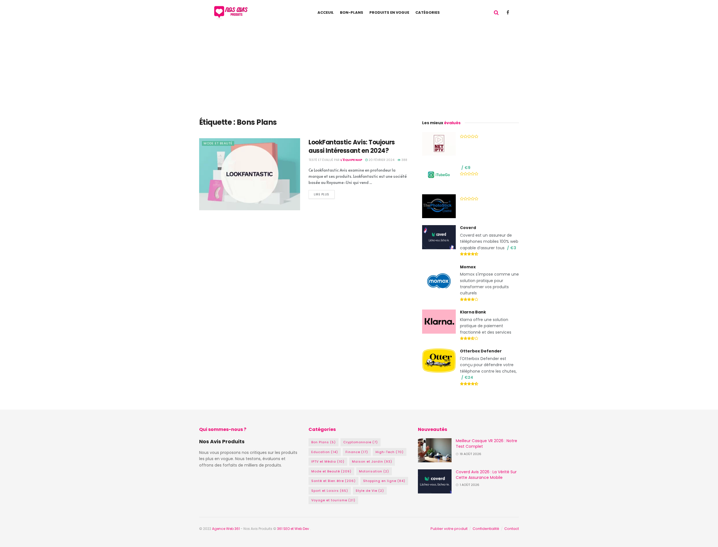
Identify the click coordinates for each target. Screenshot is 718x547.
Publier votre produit (449, 528)
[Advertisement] (359, 67)
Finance (357, 452)
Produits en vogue (389, 12)
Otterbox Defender (481, 351)
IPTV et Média (327, 461)
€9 (467, 167)
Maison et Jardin (372, 461)
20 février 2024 (381, 160)
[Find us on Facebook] (508, 12)
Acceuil (325, 12)
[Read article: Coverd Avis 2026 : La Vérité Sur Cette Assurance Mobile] (435, 481)
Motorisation (374, 471)
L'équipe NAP (351, 160)
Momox (468, 267)
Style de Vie (370, 490)
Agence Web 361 (226, 528)
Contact (511, 528)
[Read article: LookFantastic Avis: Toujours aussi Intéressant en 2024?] (249, 174)
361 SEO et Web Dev (293, 528)
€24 (468, 377)
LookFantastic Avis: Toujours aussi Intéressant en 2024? (352, 146)
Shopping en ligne (384, 481)
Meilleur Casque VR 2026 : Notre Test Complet (486, 443)
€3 (513, 248)
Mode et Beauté (218, 143)
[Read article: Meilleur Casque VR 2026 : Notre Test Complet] (435, 450)
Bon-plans (351, 12)
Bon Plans (323, 442)
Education (324, 452)
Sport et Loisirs (329, 490)
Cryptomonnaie (360, 442)
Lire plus (324, 193)
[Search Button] (496, 13)
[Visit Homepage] (232, 12)
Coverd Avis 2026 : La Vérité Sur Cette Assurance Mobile (486, 474)
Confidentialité (486, 528)
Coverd (468, 227)
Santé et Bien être (333, 481)
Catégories (427, 12)
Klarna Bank (473, 312)
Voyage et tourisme (333, 500)
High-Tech (390, 452)
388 (404, 160)
